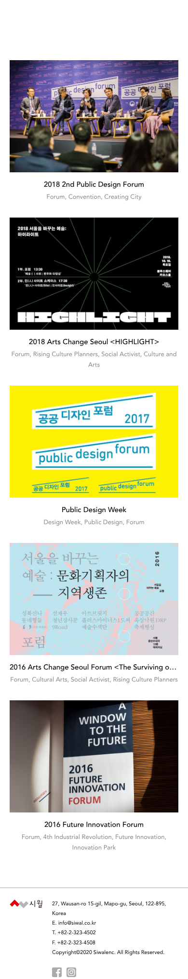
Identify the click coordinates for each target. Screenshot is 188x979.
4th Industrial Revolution (77, 838)
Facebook (57, 972)
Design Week (62, 523)
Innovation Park (94, 848)
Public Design (103, 523)
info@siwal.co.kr (77, 923)
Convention (84, 197)
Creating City (122, 197)
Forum (56, 197)
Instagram (71, 972)
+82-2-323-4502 (76, 933)
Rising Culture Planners (65, 355)
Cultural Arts (49, 680)
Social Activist (120, 355)
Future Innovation (140, 838)
